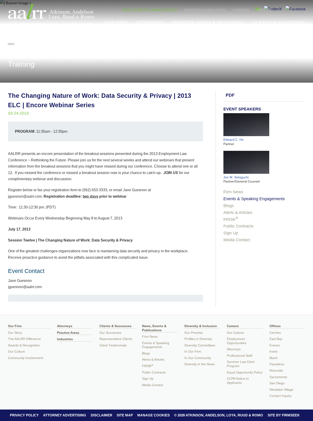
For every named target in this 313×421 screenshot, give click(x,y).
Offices (264, 10)
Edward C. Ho (233, 139)
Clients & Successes (279, 22)
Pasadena (276, 364)
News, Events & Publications (149, 10)
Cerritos (275, 332)
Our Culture (16, 351)
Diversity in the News (199, 364)
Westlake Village (281, 389)
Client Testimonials (113, 345)
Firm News (233, 192)
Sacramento (278, 377)
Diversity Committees (199, 345)
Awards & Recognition (24, 345)
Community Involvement (25, 358)
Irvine (273, 351)
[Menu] (11, 38)
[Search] (302, 39)
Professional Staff (239, 355)
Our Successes (110, 332)
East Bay (275, 339)
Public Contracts (238, 226)
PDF (230, 95)
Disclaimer (101, 415)
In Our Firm (192, 351)
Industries (65, 339)
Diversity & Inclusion (204, 10)
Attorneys (149, 22)
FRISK (230, 219)
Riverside (276, 370)
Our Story (15, 332)
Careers (241, 10)
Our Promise (193, 332)
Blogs (228, 205)
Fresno (274, 345)
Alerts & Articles (237, 212)
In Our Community (197, 358)
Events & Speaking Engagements (254, 198)
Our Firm (115, 22)
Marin (273, 358)
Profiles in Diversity (198, 339)
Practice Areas (68, 332)
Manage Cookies (153, 415)
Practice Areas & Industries (208, 22)
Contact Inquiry (280, 396)
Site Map (125, 415)
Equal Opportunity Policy (244, 372)
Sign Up (230, 233)
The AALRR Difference (24, 339)
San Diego (277, 383)
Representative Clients (115, 339)
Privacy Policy (24, 415)
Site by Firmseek (284, 415)
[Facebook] (296, 9)
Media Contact (236, 240)
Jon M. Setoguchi (236, 177)
